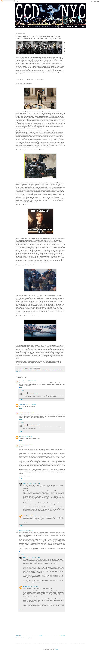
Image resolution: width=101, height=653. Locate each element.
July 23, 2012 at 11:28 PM (34, 557)
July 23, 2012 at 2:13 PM (27, 530)
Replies (22, 390)
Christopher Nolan (39, 369)
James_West (22, 380)
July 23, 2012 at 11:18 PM (34, 483)
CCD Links (29, 29)
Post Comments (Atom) (26, 637)
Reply (20, 387)
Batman (29, 369)
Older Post (62, 635)
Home (17, 29)
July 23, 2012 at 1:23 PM (31, 380)
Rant (53, 369)
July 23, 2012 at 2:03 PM (26, 445)
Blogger (56, 649)
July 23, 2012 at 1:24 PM (31, 404)
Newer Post (18, 635)
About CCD (22, 29)
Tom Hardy (18, 371)
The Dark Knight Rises (59, 369)
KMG (20, 530)
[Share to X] (36, 368)
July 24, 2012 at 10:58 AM (30, 515)
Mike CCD (45, 369)
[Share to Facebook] (38, 368)
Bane (27, 369)
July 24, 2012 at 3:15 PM (32, 586)
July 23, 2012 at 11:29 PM (34, 393)
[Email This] (33, 368)
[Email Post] (31, 367)
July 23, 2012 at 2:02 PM (26, 436)
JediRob (21, 413)
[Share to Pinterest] (39, 368)
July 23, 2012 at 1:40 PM (29, 413)
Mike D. (24, 393)
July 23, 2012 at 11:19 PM (34, 425)
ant (20, 436)
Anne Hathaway (22, 369)
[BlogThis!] (35, 368)
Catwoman (33, 369)
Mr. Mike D (50, 369)
